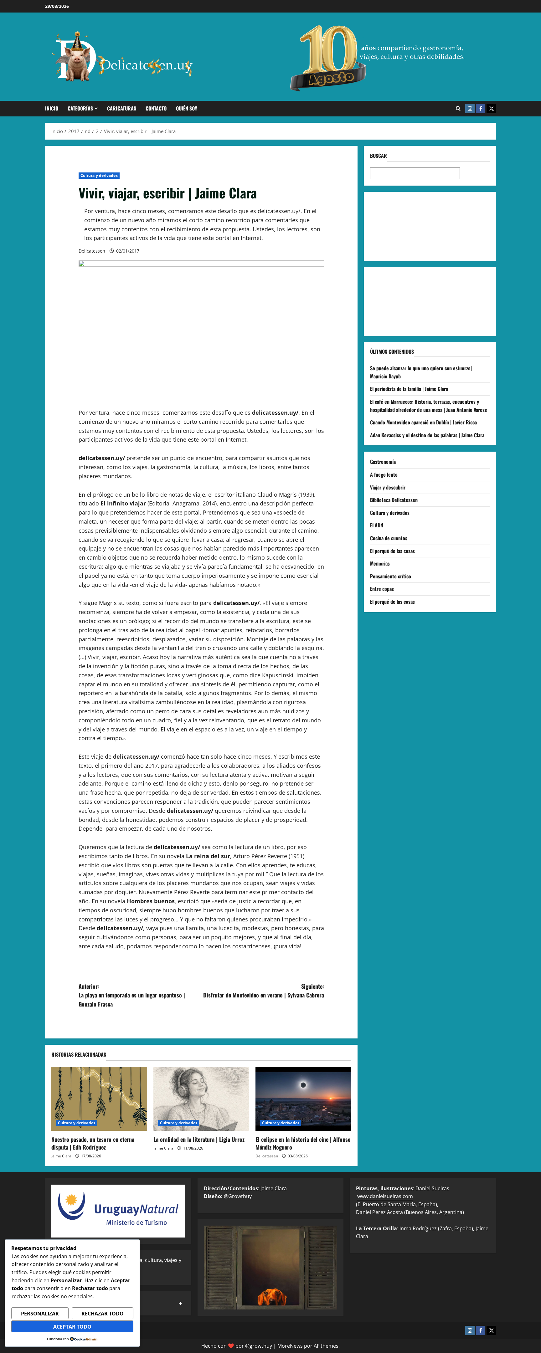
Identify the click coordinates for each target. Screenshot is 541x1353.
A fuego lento (384, 474)
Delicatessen (92, 251)
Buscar (378, 155)
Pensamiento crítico (390, 576)
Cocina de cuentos (388, 538)
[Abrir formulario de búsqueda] (458, 108)
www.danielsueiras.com (385, 1196)
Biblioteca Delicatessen (394, 500)
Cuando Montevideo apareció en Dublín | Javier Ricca (423, 422)
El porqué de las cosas (392, 551)
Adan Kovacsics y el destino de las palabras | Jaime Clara (427, 435)
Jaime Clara (61, 1156)
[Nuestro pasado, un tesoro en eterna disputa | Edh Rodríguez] (99, 1099)
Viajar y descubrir (387, 487)
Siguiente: (263, 990)
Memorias (380, 563)
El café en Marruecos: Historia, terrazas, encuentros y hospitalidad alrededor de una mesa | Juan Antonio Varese (428, 405)
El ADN (376, 525)
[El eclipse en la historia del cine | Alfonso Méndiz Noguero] (303, 1099)
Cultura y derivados (99, 175)
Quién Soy (186, 108)
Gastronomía (383, 461)
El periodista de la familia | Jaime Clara (409, 388)
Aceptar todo (72, 1326)
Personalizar (40, 1313)
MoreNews (290, 1345)
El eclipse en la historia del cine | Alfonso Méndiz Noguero (303, 1143)
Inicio (51, 108)
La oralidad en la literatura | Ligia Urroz (199, 1139)
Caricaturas (121, 108)
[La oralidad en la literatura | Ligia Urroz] (201, 1099)
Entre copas (382, 588)
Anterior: (132, 995)
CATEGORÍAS (80, 108)
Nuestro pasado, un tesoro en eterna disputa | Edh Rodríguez (92, 1143)
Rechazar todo (102, 1313)
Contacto (156, 108)
